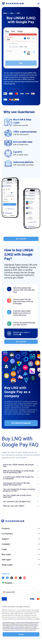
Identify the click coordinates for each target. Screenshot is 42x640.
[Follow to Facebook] (7, 578)
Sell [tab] (13, 31)
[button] (21, 466)
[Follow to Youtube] (24, 578)
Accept (21, 634)
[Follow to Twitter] (20, 578)
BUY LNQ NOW (21, 239)
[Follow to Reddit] (16, 578)
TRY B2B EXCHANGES (21, 423)
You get (9, 51)
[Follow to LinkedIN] (3, 578)
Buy (11, 13)
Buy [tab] (7, 31)
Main (5, 13)
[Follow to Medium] (11, 578)
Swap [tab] (20, 31)
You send (10, 37)
